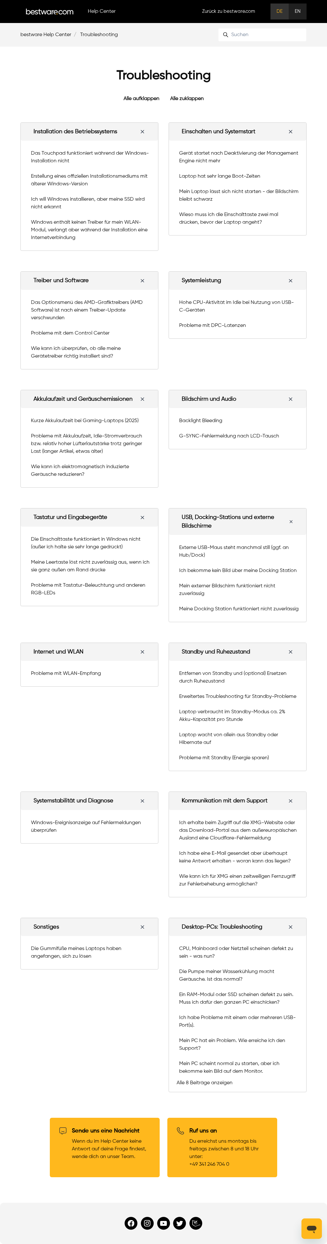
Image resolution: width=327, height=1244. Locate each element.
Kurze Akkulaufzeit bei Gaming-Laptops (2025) (85, 420)
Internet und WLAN (58, 652)
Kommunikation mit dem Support (225, 801)
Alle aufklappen (141, 98)
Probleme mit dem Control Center (70, 333)
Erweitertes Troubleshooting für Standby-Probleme (237, 696)
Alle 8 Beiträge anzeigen (204, 1083)
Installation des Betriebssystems (75, 132)
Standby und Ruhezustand (216, 652)
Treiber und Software (61, 280)
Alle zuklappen (187, 98)
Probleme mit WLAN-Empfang (66, 673)
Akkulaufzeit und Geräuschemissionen (83, 399)
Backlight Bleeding (200, 420)
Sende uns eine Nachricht (106, 1131)
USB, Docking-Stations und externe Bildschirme (228, 521)
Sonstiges (46, 927)
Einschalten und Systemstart (218, 132)
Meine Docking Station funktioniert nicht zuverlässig (239, 609)
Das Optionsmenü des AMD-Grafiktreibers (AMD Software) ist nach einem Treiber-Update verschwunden (87, 310)
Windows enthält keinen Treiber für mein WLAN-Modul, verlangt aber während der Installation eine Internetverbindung (89, 230)
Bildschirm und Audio (209, 399)
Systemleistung (201, 280)
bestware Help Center (45, 34)
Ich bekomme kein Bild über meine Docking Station (238, 570)
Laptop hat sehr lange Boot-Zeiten (219, 176)
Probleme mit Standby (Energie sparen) (224, 758)
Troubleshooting (99, 34)
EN (297, 11)
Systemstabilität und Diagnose (73, 801)
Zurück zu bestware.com (228, 11)
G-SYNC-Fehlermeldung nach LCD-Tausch (229, 436)
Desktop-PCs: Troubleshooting (222, 927)
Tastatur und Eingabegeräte (70, 517)
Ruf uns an (203, 1131)
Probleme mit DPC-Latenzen (212, 325)
